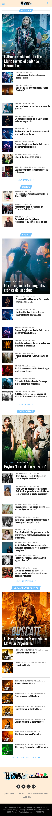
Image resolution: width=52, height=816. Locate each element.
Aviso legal (27, 797)
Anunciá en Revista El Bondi (38, 793)
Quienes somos (9, 793)
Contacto (21, 793)
